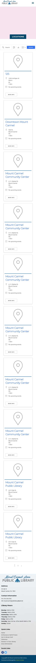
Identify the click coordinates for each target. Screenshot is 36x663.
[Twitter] (5, 652)
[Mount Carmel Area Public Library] (9, 2)
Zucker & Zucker (20, 660)
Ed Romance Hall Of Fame (9, 635)
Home (3, 633)
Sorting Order (18, 47)
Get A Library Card (7, 637)
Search (31, 47)
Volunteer (4, 639)
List (23, 47)
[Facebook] (2, 652)
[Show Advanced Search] (14, 47)
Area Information (6, 644)
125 (7, 73)
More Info (11, 94)
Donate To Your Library (8, 641)
